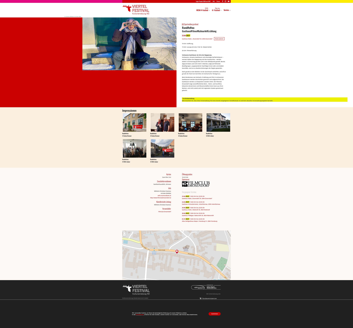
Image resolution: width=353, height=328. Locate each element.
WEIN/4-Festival (202, 9)
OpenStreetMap (221, 279)
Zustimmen (214, 314)
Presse (218, 1)
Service (226, 10)
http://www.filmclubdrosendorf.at (160, 198)
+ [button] (124, 233)
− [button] (124, 235)
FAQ (214, 1)
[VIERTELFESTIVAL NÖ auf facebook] (222, 2)
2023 (188, 35)
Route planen (219, 39)
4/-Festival (216, 9)
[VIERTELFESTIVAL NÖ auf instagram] (225, 2)
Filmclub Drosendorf (164, 211)
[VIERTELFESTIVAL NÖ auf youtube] (228, 2)
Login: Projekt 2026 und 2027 (203, 1)
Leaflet (214, 279)
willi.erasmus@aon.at (164, 195)
